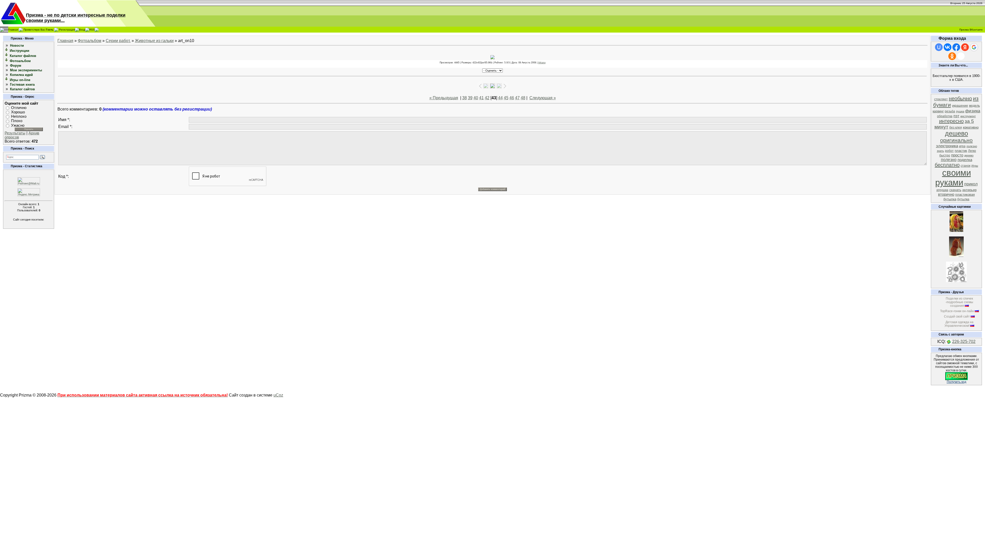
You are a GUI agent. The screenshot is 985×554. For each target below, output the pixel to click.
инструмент (968, 116)
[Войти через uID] (939, 47)
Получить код (956, 382)
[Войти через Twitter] (961, 56)
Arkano (542, 62)
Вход (82, 29)
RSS (92, 29)
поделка (965, 160)
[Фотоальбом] (7, 60)
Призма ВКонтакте (971, 29)
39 (470, 98)
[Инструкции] (7, 50)
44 (500, 98)
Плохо (16, 121)
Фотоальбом (20, 61)
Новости (17, 45)
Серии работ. (118, 40)
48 (523, 98)
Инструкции (19, 51)
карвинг (938, 111)
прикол (971, 184)
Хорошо (18, 112)
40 (476, 98)
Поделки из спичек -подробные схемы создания (959, 302)
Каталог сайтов (22, 89)
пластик (961, 151)
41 (481, 98)
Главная (13, 29)
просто (957, 155)
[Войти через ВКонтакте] (947, 47)
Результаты (15, 133)
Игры (974, 165)
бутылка (963, 199)
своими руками (953, 177)
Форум (15, 65)
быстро (944, 155)
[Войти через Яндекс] (965, 47)
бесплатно (947, 165)
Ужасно (17, 125)
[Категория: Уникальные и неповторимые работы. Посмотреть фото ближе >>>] (956, 255)
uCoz (278, 395)
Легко (972, 151)
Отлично (18, 108)
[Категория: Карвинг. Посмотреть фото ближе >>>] (956, 230)
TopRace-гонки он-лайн (957, 311)
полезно (949, 159)
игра (962, 146)
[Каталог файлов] (7, 55)
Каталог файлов (23, 56)
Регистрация (67, 29)
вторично (946, 194)
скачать (955, 190)
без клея (955, 127)
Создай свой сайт (957, 316)
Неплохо (18, 116)
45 (506, 98)
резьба (950, 111)
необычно (960, 98)
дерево (968, 155)
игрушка (942, 190)
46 (511, 98)
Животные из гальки (154, 40)
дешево (956, 133)
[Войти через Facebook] (956, 47)
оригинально (956, 140)
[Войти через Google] (974, 47)
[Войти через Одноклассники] (952, 56)
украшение (960, 105)
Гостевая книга (22, 84)
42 (487, 98)
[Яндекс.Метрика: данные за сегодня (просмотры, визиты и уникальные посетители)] (28, 192)
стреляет (941, 99)
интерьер (969, 190)
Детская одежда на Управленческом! (958, 324)
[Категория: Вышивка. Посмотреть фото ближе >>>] (956, 281)
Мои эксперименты (26, 70)
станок (965, 165)
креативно (971, 127)
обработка (944, 116)
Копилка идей (21, 75)
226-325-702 (964, 341)
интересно (951, 121)
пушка (960, 111)
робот (949, 151)
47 (517, 98)
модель (974, 105)
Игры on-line (20, 80)
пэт (956, 116)
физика (972, 110)
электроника (947, 146)
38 (464, 98)
